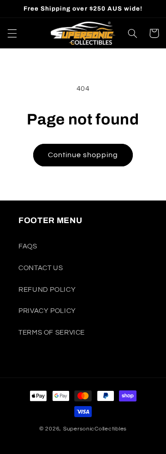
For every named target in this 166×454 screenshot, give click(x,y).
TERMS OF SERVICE (51, 332)
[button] (12, 33)
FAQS (27, 246)
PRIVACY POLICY (47, 310)
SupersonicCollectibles (95, 428)
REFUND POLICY (47, 289)
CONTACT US (40, 268)
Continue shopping (83, 155)
